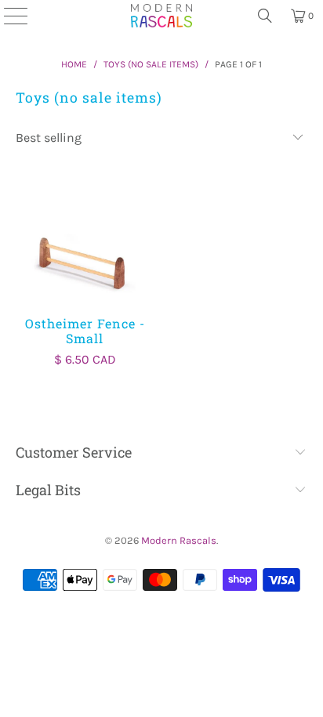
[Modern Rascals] (162, 15)
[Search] (265, 15)
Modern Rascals (178, 540)
